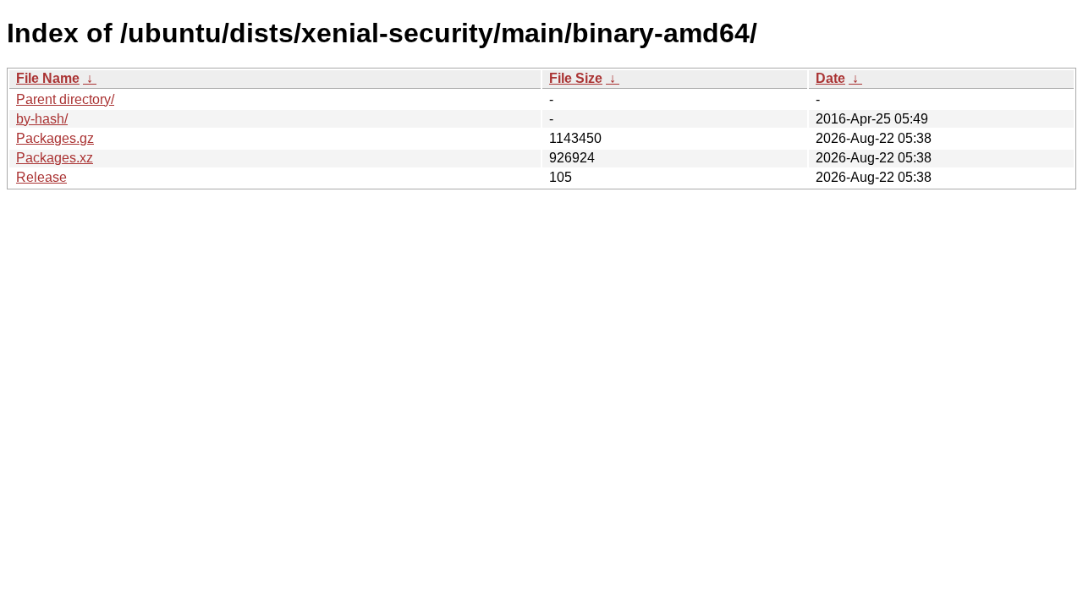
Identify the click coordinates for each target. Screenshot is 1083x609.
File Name (48, 78)
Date (830, 78)
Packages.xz (54, 158)
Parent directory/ (65, 99)
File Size (575, 78)
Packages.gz (55, 138)
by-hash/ (42, 119)
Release (41, 177)
